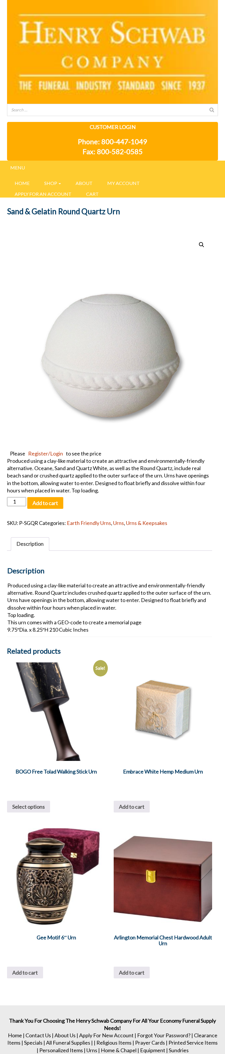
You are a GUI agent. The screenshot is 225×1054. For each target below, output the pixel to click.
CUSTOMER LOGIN (113, 127)
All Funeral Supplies (68, 1042)
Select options (28, 806)
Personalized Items (61, 1050)
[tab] (30, 543)
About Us (65, 1035)
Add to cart (45, 503)
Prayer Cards (150, 1042)
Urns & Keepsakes (146, 523)
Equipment (152, 1050)
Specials (33, 1042)
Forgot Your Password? (163, 1035)
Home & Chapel (119, 1050)
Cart (92, 194)
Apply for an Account (43, 194)
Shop (51, 183)
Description (30, 543)
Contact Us (38, 1035)
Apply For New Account (106, 1035)
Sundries (179, 1050)
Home (22, 183)
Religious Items (114, 1042)
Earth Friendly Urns (89, 523)
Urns (118, 523)
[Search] (212, 110)
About (84, 183)
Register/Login (45, 453)
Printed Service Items (193, 1042)
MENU (17, 167)
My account (123, 183)
